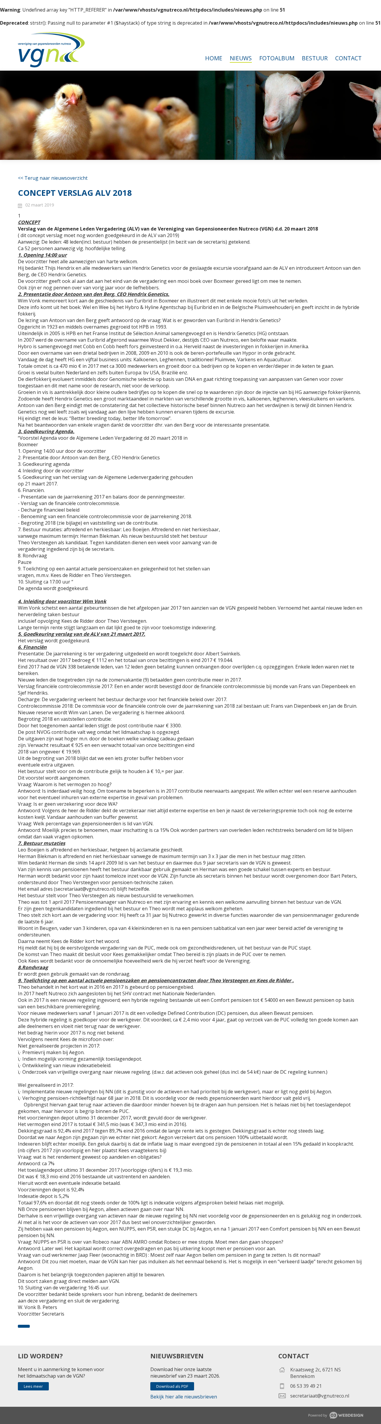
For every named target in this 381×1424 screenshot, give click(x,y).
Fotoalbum (276, 58)
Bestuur (315, 58)
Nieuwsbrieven (177, 1356)
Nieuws (241, 58)
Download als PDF (172, 1386)
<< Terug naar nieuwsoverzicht (53, 178)
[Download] (24, 1326)
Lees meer (33, 1386)
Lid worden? (40, 1356)
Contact (348, 58)
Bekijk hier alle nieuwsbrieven (183, 1396)
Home (213, 58)
